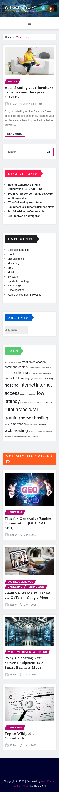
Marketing (13, 263)
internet (27, 384)
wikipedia (41, 431)
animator (17, 362)
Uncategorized (16, 290)
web (39, 424)
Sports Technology (18, 281)
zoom (40, 436)
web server (33, 431)
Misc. (11, 267)
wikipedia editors (20, 436)
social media (32, 424)
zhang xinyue (32, 436)
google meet (33, 378)
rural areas (16, 409)
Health (11, 254)
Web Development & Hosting (24, 294)
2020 (18, 37)
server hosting (34, 417)
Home (8, 37)
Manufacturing (16, 258)
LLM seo (23, 394)
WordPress (47, 781)
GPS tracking (48, 378)
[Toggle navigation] (29, 23)
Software (13, 276)
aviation (27, 362)
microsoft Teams (26, 402)
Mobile (11, 272)
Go (48, 152)
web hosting (16, 430)
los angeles (32, 394)
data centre (13, 372)
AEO (6, 362)
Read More (14, 134)
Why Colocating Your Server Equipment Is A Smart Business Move (24, 662)
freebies (40, 373)
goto (40, 378)
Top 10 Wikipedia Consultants (26, 211)
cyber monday (46, 367)
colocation (39, 362)
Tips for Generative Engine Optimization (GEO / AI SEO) (28, 523)
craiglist (37, 367)
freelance (47, 373)
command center (16, 367)
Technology (14, 285)
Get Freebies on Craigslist (24, 216)
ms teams (37, 402)
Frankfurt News (21, 786)
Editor (13, 104)
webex (44, 424)
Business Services (18, 250)
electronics (33, 373)
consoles (30, 367)
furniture (18, 378)
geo (26, 378)
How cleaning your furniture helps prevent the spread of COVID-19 (29, 92)
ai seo (11, 362)
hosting (12, 385)
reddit (49, 402)
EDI (25, 373)
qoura (44, 402)
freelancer (8, 378)
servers (7, 424)
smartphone (19, 424)
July (27, 37)
